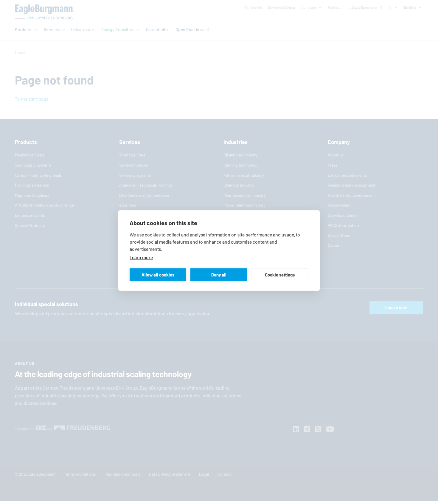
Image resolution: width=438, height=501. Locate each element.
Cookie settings (280, 274)
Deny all (218, 274)
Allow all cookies (158, 274)
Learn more (141, 257)
